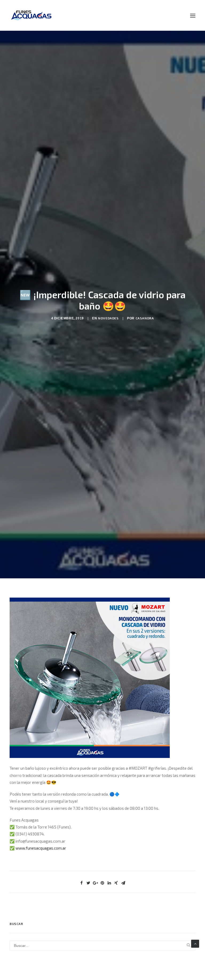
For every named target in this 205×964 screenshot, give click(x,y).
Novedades (108, 318)
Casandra (145, 318)
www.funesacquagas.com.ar (40, 848)
